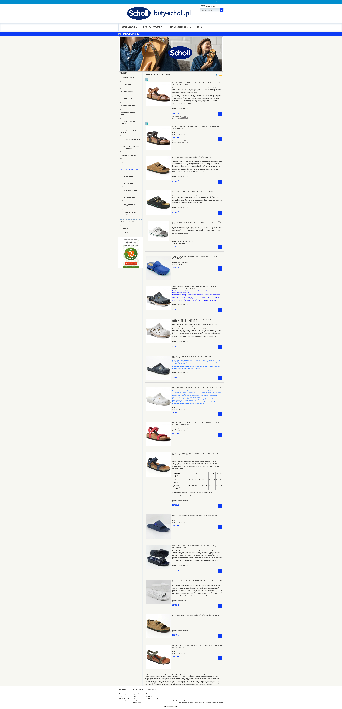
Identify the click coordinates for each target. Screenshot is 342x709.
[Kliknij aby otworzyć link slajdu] (130, 252)
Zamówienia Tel (124, 698)
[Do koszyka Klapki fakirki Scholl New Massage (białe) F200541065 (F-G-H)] (220, 606)
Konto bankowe (124, 701)
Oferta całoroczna (129, 169)
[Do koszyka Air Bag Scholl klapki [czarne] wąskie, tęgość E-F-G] (220, 213)
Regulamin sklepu (138, 694)
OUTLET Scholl (127, 222)
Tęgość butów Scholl (130, 155)
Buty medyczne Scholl (128, 114)
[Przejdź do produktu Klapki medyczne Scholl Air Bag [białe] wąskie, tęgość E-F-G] (158, 231)
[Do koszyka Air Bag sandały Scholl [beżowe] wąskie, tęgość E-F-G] (220, 636)
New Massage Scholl (129, 205)
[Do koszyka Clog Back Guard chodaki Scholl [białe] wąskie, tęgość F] (220, 414)
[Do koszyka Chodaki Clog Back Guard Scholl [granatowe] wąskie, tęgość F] (220, 378)
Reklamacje (150, 696)
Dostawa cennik (151, 694)
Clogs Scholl (129, 197)
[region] (130, 252)
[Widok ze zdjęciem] (217, 74)
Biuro (121, 696)
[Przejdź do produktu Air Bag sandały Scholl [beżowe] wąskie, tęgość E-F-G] (158, 626)
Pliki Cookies (137, 700)
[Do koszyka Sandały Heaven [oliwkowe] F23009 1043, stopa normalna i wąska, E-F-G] (220, 658)
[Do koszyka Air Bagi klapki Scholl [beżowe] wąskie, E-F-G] (220, 182)
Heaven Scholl (130, 176)
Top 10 (123, 162)
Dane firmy (122, 694)
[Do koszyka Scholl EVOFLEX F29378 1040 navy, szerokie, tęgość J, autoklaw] (220, 268)
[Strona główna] (158, 13)
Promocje (125, 233)
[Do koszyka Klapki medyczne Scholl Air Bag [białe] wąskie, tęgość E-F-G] (220, 247)
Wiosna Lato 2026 (128, 78)
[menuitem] (129, 27)
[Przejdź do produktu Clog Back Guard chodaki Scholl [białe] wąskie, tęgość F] (158, 399)
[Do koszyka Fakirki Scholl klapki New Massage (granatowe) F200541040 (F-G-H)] (220, 571)
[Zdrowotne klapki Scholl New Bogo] (171, 54)
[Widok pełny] (220, 74)
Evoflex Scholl (130, 190)
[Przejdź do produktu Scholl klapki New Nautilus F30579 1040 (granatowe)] (158, 526)
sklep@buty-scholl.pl (177, 701)
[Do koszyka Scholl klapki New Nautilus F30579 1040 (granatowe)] (220, 527)
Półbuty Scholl (128, 106)
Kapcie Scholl (127, 99)
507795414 (188, 701)
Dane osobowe (137, 702)
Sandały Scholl (128, 92)
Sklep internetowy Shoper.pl (171, 706)
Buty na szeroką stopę (128, 131)
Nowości (125, 229)
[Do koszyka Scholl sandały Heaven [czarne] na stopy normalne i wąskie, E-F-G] (220, 139)
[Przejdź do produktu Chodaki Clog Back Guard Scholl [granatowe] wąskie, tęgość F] (158, 368)
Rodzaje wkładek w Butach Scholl (130, 147)
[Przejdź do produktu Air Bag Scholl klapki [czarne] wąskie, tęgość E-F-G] (158, 202)
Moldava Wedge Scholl (130, 213)
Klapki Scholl (127, 85)
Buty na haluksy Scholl (128, 122)
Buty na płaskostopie (130, 139)
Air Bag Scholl (130, 183)
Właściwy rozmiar (152, 698)
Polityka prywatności (137, 697)
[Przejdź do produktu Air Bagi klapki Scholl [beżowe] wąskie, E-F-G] (158, 168)
